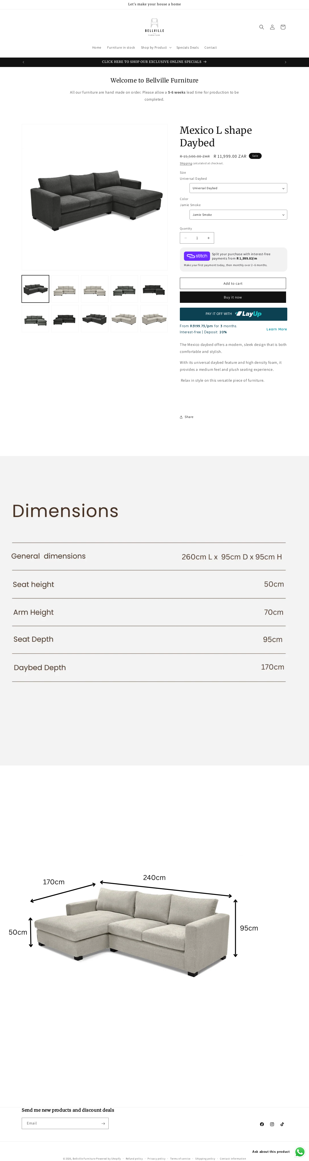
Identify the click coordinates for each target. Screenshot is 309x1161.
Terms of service (180, 1158)
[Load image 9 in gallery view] (124, 318)
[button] (156, 47)
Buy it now (233, 297)
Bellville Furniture (84, 1158)
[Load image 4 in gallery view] (124, 289)
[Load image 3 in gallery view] (94, 289)
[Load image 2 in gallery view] (65, 289)
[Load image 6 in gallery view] (35, 318)
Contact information (233, 1158)
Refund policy (134, 1158)
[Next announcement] (285, 62)
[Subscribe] (103, 1123)
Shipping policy (205, 1158)
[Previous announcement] (23, 62)
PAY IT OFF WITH (219, 314)
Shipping (186, 163)
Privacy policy (156, 1158)
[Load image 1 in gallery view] (35, 289)
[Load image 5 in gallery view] (154, 289)
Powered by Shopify (108, 1158)
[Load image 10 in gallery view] (154, 318)
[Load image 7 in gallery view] (65, 318)
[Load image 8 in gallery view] (94, 318)
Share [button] (189, 417)
